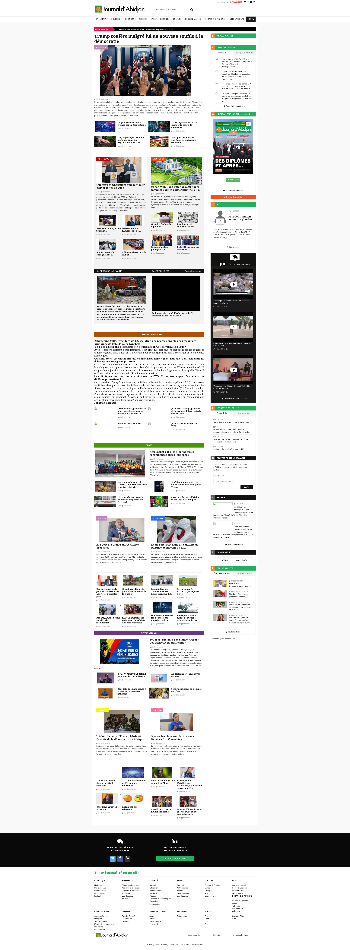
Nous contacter (194, 935)
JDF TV (251, 19)
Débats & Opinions (215, 19)
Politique (116, 19)
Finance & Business (130, 885)
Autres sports (183, 888)
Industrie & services (130, 890)
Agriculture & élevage (131, 888)
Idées (234, 903)
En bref (97, 896)
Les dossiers (99, 893)
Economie (127, 880)
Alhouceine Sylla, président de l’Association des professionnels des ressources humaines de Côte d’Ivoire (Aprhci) (145, 342)
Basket (180, 890)
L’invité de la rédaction (104, 924)
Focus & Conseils (239, 888)
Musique (208, 890)
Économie (130, 19)
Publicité (216, 935)
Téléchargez (234, 180)
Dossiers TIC (127, 919)
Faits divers (154, 901)
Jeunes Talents (100, 921)
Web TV (235, 919)
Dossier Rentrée (129, 916)
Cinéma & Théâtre (213, 885)
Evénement (102, 19)
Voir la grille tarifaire (233, 197)
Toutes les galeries (193, 271)
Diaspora (153, 893)
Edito (208, 911)
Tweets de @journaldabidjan (223, 639)
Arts (206, 893)
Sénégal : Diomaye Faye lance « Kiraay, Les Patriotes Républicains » (174, 641)
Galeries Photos (239, 916)
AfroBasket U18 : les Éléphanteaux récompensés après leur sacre (172, 453)
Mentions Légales (240, 935)
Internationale (100, 888)
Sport (154, 19)
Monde (152, 919)
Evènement (183, 911)
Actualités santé (239, 885)
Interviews (98, 927)
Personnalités (193, 19)
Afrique (152, 916)
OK (247, 487)
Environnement (156, 890)
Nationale (98, 885)
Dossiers (165, 19)
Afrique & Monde (244, 52)
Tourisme (126, 893)
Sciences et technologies (160, 899)
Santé (235, 880)
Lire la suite (174, 29)
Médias (152, 896)
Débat (179, 919)
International (236, 19)
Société (143, 19)
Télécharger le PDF (176, 858)
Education (153, 888)
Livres (207, 888)
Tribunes (236, 906)
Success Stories (101, 916)
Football (180, 885)
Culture (177, 19)
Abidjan (222, 52)
